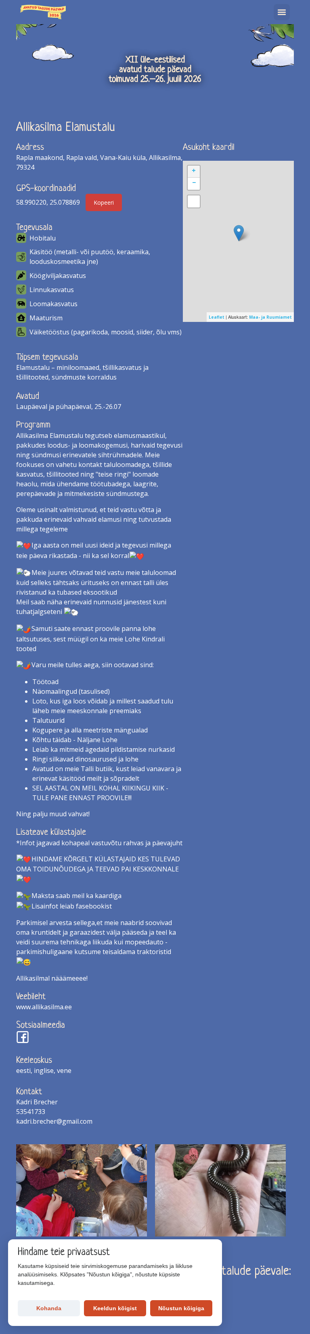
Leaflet (216, 317)
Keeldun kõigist (115, 1308)
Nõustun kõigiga (181, 1308)
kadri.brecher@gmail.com (54, 1121)
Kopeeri (104, 202)
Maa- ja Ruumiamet (270, 317)
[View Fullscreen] (194, 201)
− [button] (194, 182)
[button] (282, 12)
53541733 (30, 1111)
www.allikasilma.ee (44, 1006)
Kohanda (48, 1308)
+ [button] (194, 170)
